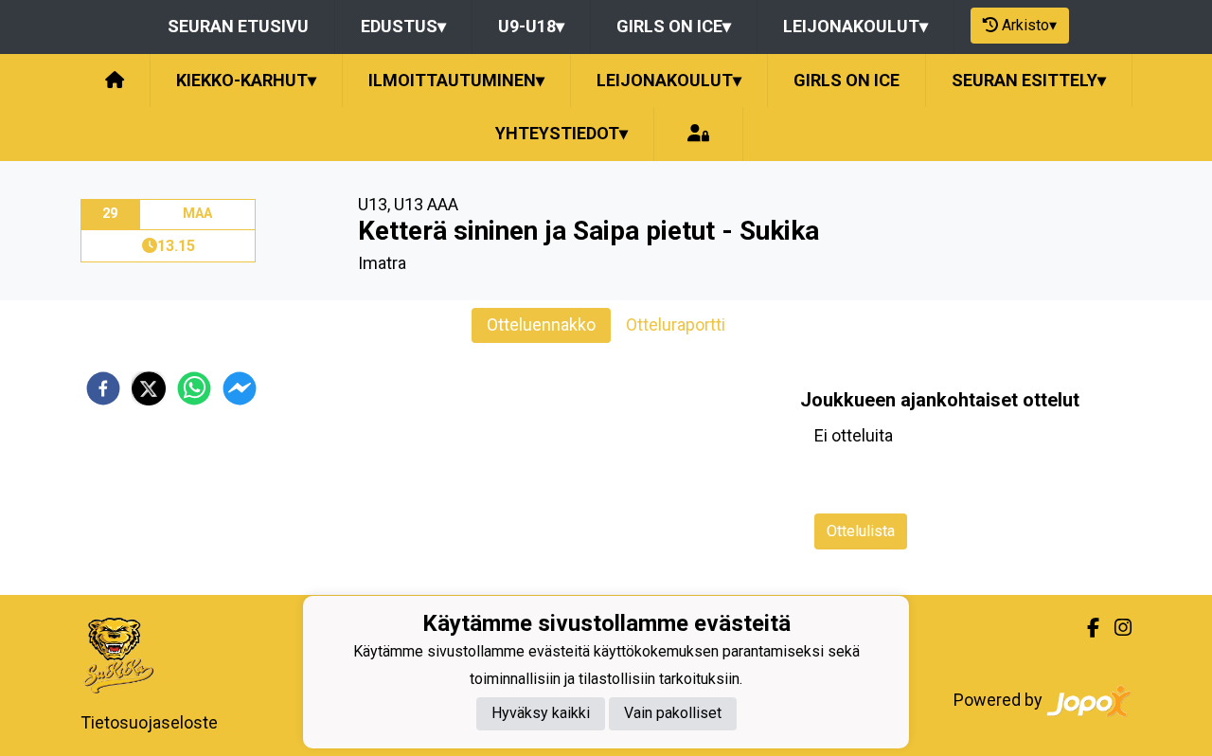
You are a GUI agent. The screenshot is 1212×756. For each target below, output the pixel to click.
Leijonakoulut (855, 26)
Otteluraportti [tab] (675, 324)
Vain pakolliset (673, 714)
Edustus (403, 26)
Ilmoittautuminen (456, 80)
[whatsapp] (194, 388)
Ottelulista (861, 531)
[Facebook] (1085, 628)
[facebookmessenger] (240, 388)
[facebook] (103, 388)
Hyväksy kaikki (540, 714)
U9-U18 (531, 26)
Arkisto (1029, 25)
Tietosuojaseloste (149, 722)
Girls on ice (673, 26)
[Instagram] (1115, 628)
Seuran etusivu (238, 26)
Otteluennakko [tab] (541, 324)
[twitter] (149, 388)
